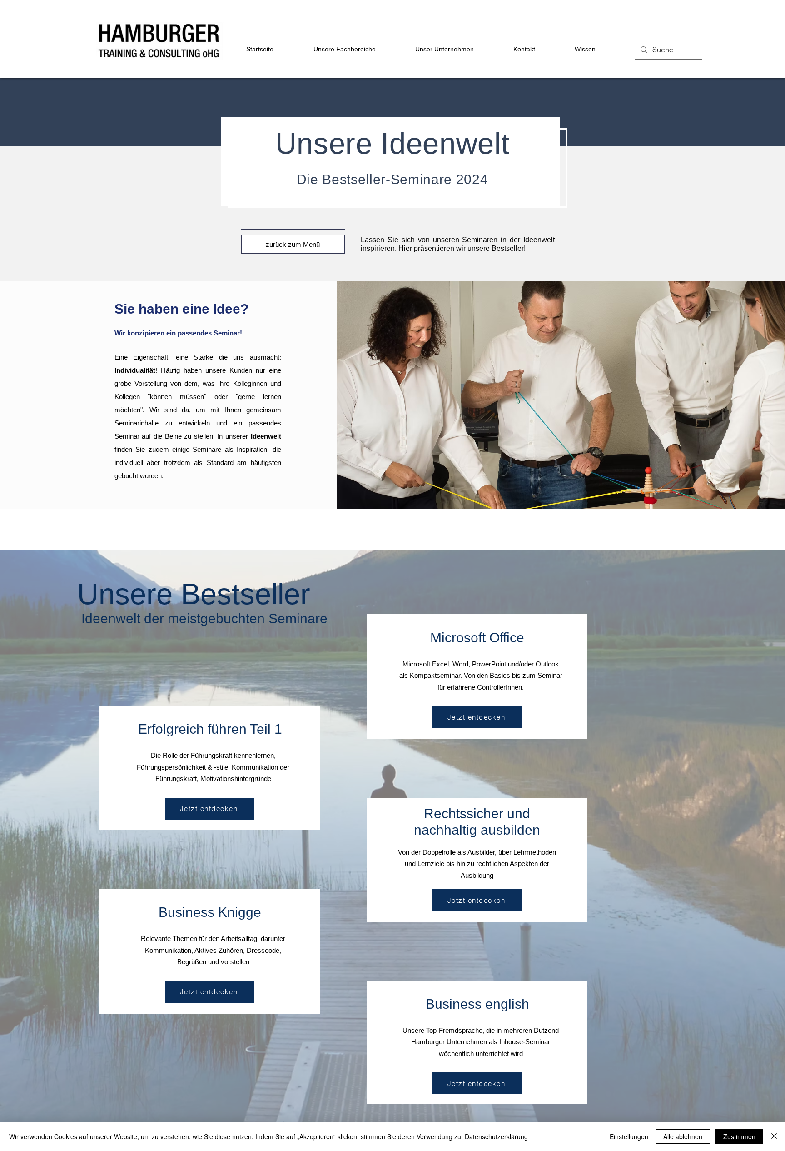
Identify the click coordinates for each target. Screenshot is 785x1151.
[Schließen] (774, 1136)
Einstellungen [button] (629, 1136)
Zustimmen (739, 1136)
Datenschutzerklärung (496, 1136)
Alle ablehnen (682, 1136)
